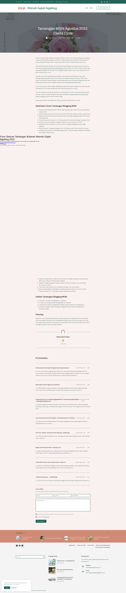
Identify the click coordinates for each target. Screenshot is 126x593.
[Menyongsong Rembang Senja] (42, 538)
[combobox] (29, 556)
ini (52, 132)
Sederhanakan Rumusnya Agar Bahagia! (102, 538)
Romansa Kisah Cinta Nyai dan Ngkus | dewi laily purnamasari (52, 368)
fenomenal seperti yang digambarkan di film (54, 68)
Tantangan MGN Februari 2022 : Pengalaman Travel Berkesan (78, 538)
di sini (86, 128)
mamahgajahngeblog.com (93, 567)
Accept (7, 587)
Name (38, 495)
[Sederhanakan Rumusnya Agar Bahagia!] (90, 538)
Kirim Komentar (41, 521)
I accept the (43, 516)
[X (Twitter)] (107, 1)
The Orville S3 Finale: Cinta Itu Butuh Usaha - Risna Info (51, 462)
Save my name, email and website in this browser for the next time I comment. (55, 514)
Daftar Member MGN (103, 8)
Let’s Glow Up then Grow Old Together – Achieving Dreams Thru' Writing (55, 418)
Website (76, 495)
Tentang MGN (19, 1)
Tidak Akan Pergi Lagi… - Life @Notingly (46, 477)
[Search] (109, 1)
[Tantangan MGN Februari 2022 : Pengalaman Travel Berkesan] (66, 538)
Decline (14, 587)
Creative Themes (41, 590)
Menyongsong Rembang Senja (53, 538)
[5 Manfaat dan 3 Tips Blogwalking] (18, 538)
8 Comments (77, 37)
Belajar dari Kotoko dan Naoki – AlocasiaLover (48, 447)
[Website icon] (63, 340)
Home (87, 8)
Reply (88, 367)
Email (57, 495)
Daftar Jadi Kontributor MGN (47, 1)
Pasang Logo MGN (27, 1)
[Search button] (43, 557)
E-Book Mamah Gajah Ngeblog (61, 1)
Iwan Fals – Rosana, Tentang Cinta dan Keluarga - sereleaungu (53, 432)
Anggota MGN (36, 1)
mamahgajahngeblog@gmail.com (95, 572)
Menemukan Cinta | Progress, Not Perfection (48, 384)
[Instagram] (101, 1)
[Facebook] (104, 1)
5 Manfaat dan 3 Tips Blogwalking (27, 538)
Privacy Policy (46, 516)
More (91, 8)
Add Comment (41, 500)
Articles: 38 (63, 343)
